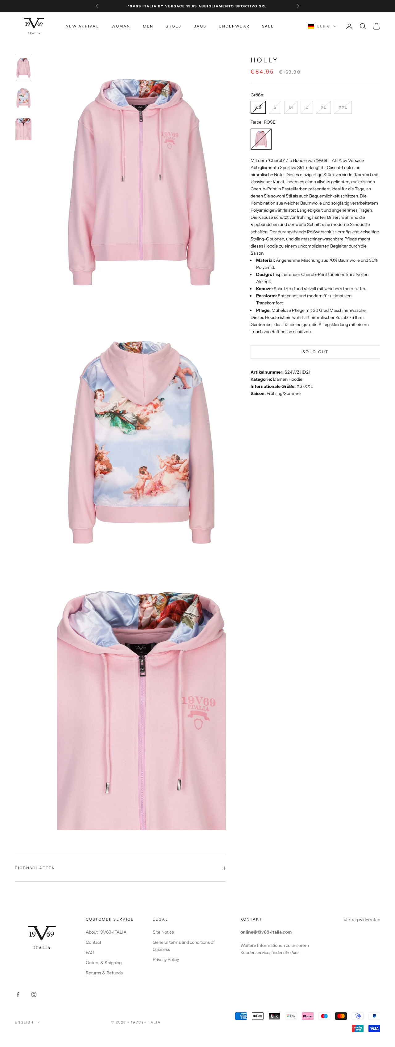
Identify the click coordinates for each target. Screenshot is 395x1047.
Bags (199, 26)
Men (148, 26)
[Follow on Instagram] (34, 994)
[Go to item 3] (23, 128)
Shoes (173, 26)
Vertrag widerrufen (361, 919)
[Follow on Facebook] (18, 994)
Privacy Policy (166, 959)
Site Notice (163, 932)
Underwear (234, 26)
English (24, 1022)
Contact (93, 942)
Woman (121, 26)
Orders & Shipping (104, 962)
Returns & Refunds (104, 973)
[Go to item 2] (23, 98)
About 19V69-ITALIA (106, 932)
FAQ (90, 952)
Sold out (315, 352)
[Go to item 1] (23, 67)
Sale (268, 26)
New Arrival (82, 26)
